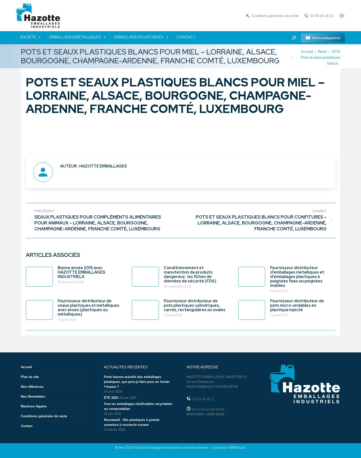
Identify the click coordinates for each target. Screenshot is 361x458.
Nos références (32, 387)
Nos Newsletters (33, 396)
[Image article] (39, 277)
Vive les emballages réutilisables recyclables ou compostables (138, 406)
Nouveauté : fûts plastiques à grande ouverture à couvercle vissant (131, 422)
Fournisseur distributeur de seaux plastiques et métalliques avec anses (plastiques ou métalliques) (88, 308)
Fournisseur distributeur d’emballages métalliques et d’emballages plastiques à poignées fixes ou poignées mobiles (297, 277)
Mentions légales (34, 406)
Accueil (26, 367)
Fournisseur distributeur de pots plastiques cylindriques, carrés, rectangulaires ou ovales (194, 305)
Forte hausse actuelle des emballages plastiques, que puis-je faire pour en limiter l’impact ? (137, 382)
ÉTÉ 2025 (111, 398)
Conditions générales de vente (275, 16)
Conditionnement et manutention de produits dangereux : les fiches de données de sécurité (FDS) (190, 274)
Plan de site (30, 377)
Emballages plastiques (138, 37)
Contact (186, 37)
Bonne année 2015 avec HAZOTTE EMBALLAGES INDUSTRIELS (81, 272)
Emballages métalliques (75, 37)
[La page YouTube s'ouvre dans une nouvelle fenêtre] (342, 16)
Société (28, 37)
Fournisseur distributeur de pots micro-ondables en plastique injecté (297, 305)
